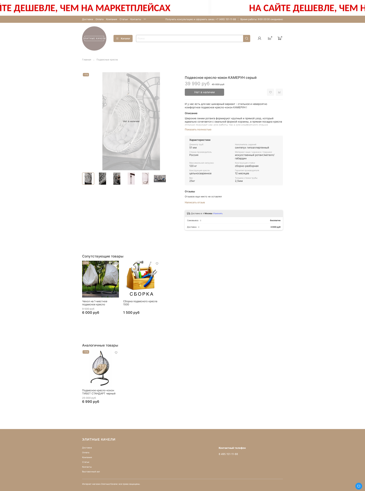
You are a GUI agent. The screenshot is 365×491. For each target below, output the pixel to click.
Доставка (87, 19)
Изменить (218, 213)
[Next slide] (175, 121)
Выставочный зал (91, 471)
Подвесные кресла (107, 59)
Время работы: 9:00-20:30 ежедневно (261, 19)
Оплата (100, 19)
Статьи (124, 19)
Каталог (125, 38)
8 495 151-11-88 (228, 454)
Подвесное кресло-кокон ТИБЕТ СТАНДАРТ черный (98, 392)
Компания (111, 19)
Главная (86, 59)
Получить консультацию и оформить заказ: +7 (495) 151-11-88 (200, 19)
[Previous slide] (86, 121)
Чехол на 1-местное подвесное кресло (94, 303)
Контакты (135, 19)
